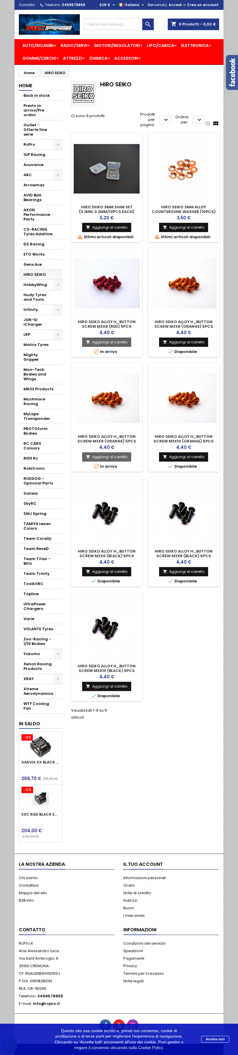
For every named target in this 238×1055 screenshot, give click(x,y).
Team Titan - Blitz (37, 561)
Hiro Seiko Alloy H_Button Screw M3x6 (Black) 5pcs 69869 (107, 556)
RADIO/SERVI (74, 45)
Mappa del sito (33, 893)
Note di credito (137, 893)
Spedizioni (133, 951)
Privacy (130, 966)
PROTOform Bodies (36, 431)
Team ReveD (36, 548)
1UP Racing (34, 154)
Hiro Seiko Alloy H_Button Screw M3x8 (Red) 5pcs (107, 324)
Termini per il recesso (143, 973)
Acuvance (34, 164)
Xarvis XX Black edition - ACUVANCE (40, 762)
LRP (27, 334)
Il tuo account (143, 864)
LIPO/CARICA (160, 45)
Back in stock (37, 95)
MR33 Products (38, 389)
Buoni (128, 908)
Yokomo (32, 654)
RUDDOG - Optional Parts (38, 481)
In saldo (29, 723)
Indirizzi (130, 900)
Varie (29, 619)
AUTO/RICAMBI (38, 45)
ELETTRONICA (195, 45)
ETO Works (34, 254)
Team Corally (37, 538)
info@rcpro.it (46, 1003)
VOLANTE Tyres (38, 629)
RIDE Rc (31, 458)
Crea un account (203, 4)
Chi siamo (28, 878)
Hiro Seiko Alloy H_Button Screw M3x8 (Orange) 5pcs (106, 439)
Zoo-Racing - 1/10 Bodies (37, 641)
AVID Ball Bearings (33, 197)
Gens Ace (33, 264)
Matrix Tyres (36, 344)
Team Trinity (37, 573)
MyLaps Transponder (37, 416)
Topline (31, 594)
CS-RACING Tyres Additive (38, 232)
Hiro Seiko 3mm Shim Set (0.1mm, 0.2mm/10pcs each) (106, 209)
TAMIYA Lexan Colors (37, 526)
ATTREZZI (72, 58)
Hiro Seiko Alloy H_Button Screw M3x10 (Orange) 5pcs (184, 439)
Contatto (27, 4)
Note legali (133, 981)
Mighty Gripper (31, 357)
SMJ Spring (35, 513)
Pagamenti (133, 958)
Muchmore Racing (34, 401)
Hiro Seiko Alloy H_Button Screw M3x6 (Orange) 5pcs (183, 324)
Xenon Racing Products (38, 666)
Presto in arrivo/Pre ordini (34, 110)
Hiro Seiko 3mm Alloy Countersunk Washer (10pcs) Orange (184, 211)
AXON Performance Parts (37, 214)
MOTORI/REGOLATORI (117, 45)
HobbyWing (35, 284)
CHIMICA (98, 58)
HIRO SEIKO (35, 274)
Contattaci (29, 885)
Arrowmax (34, 185)
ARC (28, 175)
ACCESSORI (126, 58)
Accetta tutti (215, 1039)
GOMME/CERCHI (39, 58)
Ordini (129, 885)
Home (25, 85)
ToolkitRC (34, 583)
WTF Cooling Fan (36, 706)
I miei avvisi (134, 915)
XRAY (29, 679)
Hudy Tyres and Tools (35, 297)
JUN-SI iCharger (33, 322)
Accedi (175, 4)
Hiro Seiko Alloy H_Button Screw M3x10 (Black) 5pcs (107, 668)
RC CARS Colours (32, 446)
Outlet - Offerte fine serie (35, 129)
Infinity (31, 309)
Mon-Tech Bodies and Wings (35, 374)
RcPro (29, 144)
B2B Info (26, 900)
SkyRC (30, 503)
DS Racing (34, 244)
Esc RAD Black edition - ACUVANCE (40, 814)
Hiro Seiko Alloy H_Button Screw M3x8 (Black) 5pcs (183, 554)
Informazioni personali (144, 878)
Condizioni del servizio (144, 943)
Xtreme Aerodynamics (38, 691)
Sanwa (31, 493)
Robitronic (34, 468)
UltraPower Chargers (35, 606)
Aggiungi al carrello (106, 227)
